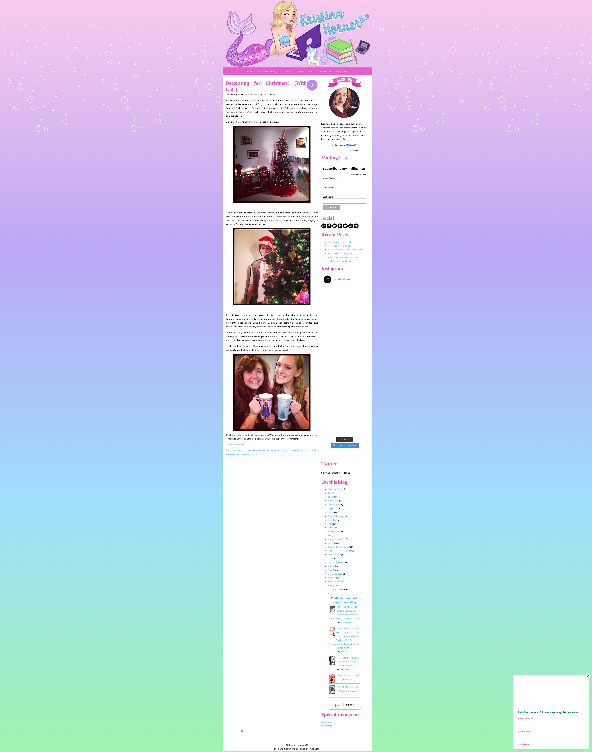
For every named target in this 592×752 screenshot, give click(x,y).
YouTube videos (335, 589)
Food (330, 524)
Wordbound (342, 71)
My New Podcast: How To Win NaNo (345, 249)
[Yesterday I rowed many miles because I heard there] (344, 298)
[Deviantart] (323, 227)
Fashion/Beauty (335, 516)
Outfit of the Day (335, 562)
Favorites (331, 520)
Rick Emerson (345, 622)
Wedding (332, 577)
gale (290, 450)
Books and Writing (267, 71)
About (250, 71)
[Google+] (334, 227)
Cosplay (300, 71)
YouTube (285, 71)
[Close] (588, 675)
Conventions (333, 504)
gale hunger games (301, 450)
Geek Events (333, 531)
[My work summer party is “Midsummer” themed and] (344, 397)
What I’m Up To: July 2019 (340, 253)
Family (330, 512)
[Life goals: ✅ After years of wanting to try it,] (344, 422)
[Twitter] (345, 227)
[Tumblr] (339, 227)
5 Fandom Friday (335, 489)
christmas (251, 450)
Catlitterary (326, 725)
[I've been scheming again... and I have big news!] (344, 373)
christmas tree (280, 450)
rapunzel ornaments (248, 454)
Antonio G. (326, 722)
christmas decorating (264, 450)
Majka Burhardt (345, 669)
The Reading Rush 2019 (339, 246)
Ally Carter (349, 695)
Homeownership (335, 539)
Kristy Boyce (349, 679)
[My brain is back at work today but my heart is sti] (344, 348)
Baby (330, 493)
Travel (330, 570)
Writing (330, 585)
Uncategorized (335, 574)
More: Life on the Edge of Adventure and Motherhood (348, 662)
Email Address (330, 177)
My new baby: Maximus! (339, 242)
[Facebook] (329, 227)
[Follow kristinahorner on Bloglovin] (344, 146)
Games (331, 527)
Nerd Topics (333, 554)
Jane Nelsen (345, 652)
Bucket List (325, 71)
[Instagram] (356, 227)
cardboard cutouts (238, 450)
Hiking (330, 535)
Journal (256, 95)
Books (330, 497)
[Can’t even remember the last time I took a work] (344, 323)
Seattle (331, 566)
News (330, 558)
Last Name (328, 197)
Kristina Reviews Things (339, 550)
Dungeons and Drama (348, 675)
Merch (312, 71)
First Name (328, 187)
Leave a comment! (235, 444)
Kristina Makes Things (338, 547)
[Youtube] (350, 227)
